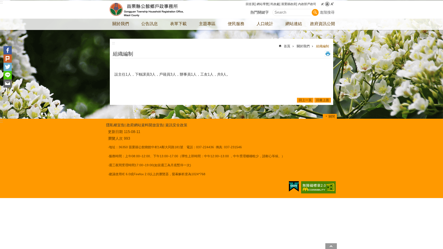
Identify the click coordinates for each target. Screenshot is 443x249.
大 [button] (332, 4)
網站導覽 (263, 4)
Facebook (7, 50)
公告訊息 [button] (149, 23)
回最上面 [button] (331, 246)
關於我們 (303, 46)
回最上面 (322, 100)
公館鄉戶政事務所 (146, 9)
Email (7, 83)
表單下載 (178, 23)
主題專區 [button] (207, 23)
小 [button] (322, 4)
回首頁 (250, 4)
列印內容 (328, 54)
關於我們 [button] (120, 23)
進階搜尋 (327, 12)
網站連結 (293, 23)
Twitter (7, 67)
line (7, 75)
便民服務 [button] (236, 23)
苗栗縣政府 (288, 4)
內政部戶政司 (307, 4)
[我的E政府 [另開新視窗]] (294, 186)
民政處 (274, 4)
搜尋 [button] (315, 12)
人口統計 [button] (265, 23)
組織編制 (322, 46)
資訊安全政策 (176, 125)
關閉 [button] (332, 116)
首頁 (287, 46)
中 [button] (327, 4)
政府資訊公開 (322, 23)
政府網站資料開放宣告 (144, 125)
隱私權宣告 (115, 125)
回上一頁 (305, 100)
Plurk (7, 58)
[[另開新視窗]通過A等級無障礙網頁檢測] (318, 187)
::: (1, 2)
